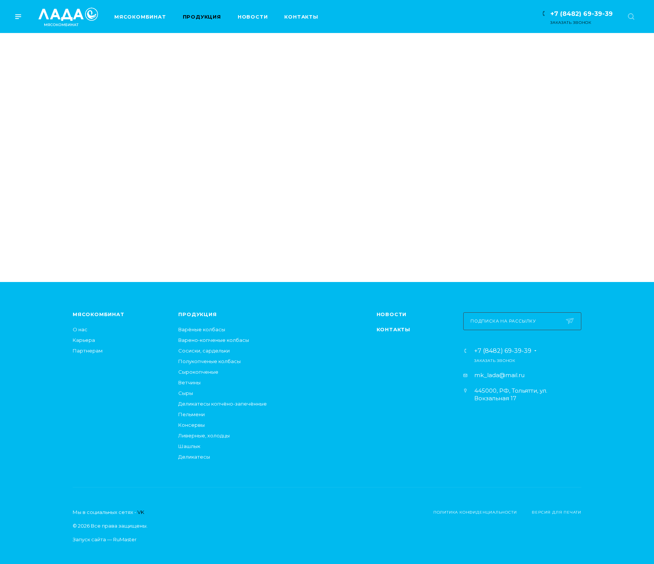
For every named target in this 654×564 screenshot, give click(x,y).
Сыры (185, 393)
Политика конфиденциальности (475, 512)
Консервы (191, 425)
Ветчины (189, 382)
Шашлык (189, 446)
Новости (392, 314)
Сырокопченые (198, 372)
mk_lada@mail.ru (499, 375)
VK (140, 512)
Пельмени (191, 414)
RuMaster (125, 539)
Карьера (84, 340)
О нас (80, 329)
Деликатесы (194, 457)
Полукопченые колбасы (209, 361)
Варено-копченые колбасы (213, 340)
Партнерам (88, 351)
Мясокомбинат (99, 314)
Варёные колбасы (201, 329)
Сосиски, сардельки (204, 351)
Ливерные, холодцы (204, 435)
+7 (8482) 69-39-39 (581, 13)
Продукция (197, 314)
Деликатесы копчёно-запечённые (222, 404)
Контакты (393, 329)
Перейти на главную (327, 235)
